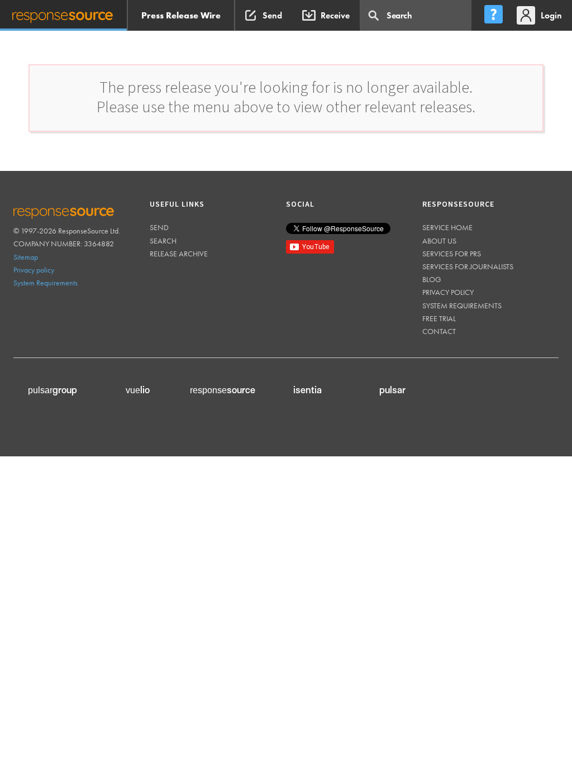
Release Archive (179, 254)
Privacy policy (33, 270)
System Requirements (45, 283)
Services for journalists (467, 266)
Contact (439, 331)
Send (159, 227)
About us (439, 241)
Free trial (439, 318)
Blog (431, 279)
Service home (447, 227)
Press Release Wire (181, 15)
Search (163, 241)
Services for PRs (451, 254)
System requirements (462, 306)
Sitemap (25, 257)
